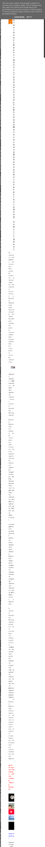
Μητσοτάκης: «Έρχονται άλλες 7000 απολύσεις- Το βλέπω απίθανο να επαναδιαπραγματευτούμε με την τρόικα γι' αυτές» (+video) (14, 133)
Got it (29, 17)
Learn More (19, 17)
